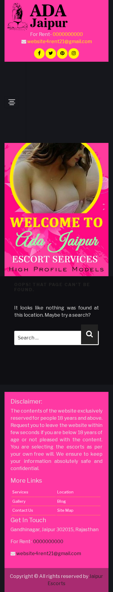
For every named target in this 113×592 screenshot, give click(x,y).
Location (65, 492)
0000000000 (68, 34)
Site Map (65, 510)
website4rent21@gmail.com (59, 41)
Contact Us (22, 510)
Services (20, 492)
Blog (61, 501)
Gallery (19, 501)
